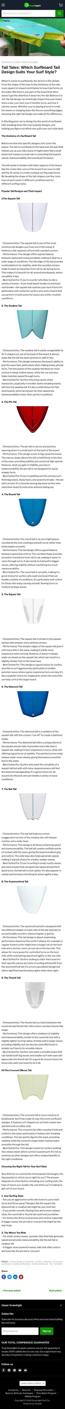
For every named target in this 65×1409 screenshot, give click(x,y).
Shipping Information (44, 1390)
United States (31, 1383)
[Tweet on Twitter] (9, 1277)
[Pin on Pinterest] (21, 1277)
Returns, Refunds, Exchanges (19, 1393)
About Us (26, 1390)
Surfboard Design (40, 1264)
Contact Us (13, 1390)
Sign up (46, 1331)
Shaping (47, 1261)
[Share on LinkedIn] (15, 1277)
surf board (57, 1261)
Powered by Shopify (32, 1403)
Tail (51, 1264)
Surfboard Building (21, 1264)
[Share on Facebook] (4, 1277)
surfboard (6, 1264)
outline (38, 1261)
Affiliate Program (33, 1396)
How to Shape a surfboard (22, 1261)
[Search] (59, 13)
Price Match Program (46, 1393)
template (58, 1264)
